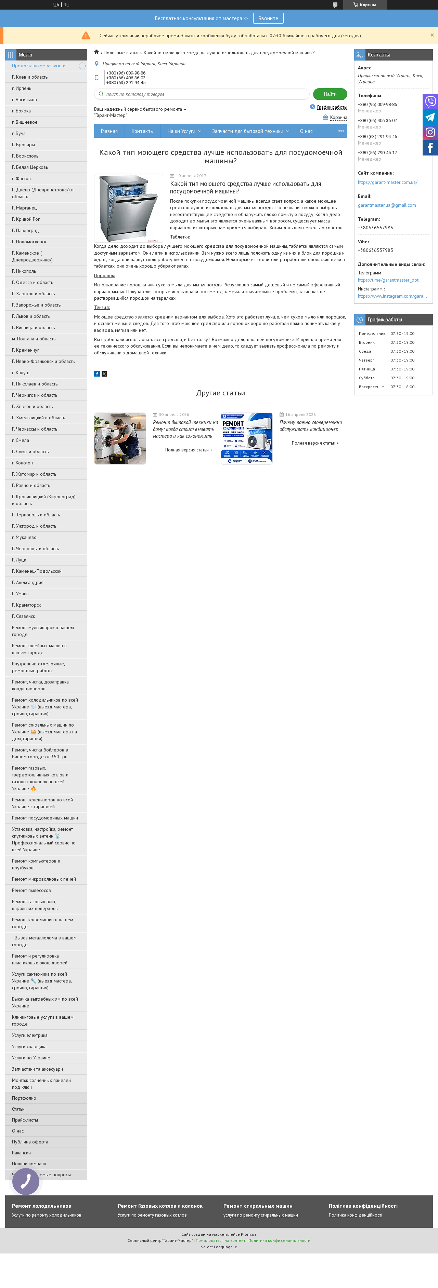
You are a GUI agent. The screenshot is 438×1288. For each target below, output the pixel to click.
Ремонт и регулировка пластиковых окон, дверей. (40, 959)
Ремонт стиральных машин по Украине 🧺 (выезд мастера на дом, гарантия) (44, 732)
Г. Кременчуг (25, 350)
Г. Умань (20, 594)
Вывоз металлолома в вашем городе (44, 941)
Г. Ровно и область (31, 485)
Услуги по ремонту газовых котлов (152, 1215)
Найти (330, 94)
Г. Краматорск (26, 605)
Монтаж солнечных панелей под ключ (41, 1083)
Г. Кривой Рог (26, 219)
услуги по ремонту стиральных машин (260, 1215)
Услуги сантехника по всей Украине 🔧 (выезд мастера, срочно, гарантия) (42, 981)
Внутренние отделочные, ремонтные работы (38, 667)
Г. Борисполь (25, 156)
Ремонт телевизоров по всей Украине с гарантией (42, 803)
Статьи (18, 1109)
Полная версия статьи (187, 450)
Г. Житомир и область (34, 474)
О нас (18, 1131)
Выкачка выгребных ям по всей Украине (45, 1002)
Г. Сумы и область (30, 451)
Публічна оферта (30, 1142)
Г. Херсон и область (32, 406)
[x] (104, 375)
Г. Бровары (23, 144)
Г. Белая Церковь (30, 167)
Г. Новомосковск (29, 242)
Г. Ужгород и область (34, 526)
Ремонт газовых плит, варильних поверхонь (34, 904)
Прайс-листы (25, 1120)
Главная (109, 131)
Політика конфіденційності (355, 1215)
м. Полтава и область (33, 339)
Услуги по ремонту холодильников (46, 1215)
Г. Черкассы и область (34, 429)
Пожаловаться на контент (220, 1240)
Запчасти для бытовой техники (247, 131)
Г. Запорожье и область (36, 305)
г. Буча (19, 133)
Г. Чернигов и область (34, 395)
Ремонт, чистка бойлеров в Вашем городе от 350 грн (40, 753)
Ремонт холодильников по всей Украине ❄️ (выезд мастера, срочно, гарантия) (45, 707)
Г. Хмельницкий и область (38, 418)
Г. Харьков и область (33, 293)
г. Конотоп (22, 463)
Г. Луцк (19, 560)
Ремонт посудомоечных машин (45, 818)
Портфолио (24, 1098)
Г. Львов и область (31, 316)
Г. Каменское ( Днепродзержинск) (32, 256)
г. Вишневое (25, 122)
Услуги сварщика (29, 1046)
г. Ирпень (21, 88)
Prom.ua (249, 1234)
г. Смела (20, 440)
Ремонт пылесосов (31, 890)
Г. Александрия (27, 582)
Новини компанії (29, 1164)
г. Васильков (24, 99)
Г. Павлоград (25, 230)
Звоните (268, 18)
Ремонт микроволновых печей (44, 879)
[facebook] (97, 375)
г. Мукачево (24, 537)
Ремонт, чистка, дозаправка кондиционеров (40, 685)
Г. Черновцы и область (35, 548)
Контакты (143, 131)
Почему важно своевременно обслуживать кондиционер (311, 425)
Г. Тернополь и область (36, 515)
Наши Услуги (181, 131)
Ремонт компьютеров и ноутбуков (36, 864)
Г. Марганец (24, 208)
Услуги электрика (30, 1035)
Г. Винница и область (33, 327)
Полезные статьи (121, 53)
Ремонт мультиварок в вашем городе (43, 630)
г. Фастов (21, 178)
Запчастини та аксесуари (37, 1069)
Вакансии (21, 1153)
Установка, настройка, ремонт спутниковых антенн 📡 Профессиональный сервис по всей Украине (44, 839)
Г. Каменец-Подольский (37, 571)
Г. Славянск (23, 616)
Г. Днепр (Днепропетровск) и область (43, 193)
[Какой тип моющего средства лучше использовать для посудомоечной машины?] (128, 208)
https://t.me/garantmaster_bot (388, 280)
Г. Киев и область (30, 77)
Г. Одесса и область (32, 282)
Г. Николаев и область (34, 384)
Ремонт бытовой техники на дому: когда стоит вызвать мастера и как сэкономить (185, 429)
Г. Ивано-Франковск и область (43, 361)
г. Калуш (20, 372)
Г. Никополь (24, 271)
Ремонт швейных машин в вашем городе (39, 648)
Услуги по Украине (31, 1058)
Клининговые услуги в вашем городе (43, 1020)
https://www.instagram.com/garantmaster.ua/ (393, 296)
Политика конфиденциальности (279, 1240)
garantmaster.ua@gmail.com (387, 205)
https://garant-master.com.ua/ (387, 182)
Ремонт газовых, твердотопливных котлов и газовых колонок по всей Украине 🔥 (40, 778)
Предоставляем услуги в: (38, 66)
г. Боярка (21, 111)
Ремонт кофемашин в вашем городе (42, 923)
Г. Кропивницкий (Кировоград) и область (44, 499)
